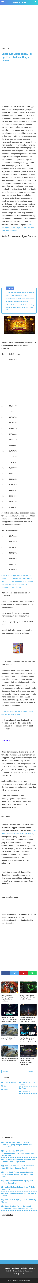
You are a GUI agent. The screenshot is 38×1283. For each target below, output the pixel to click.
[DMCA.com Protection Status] (7, 1215)
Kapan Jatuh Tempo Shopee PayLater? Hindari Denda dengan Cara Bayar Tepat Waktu (17, 1174)
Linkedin (24, 1268)
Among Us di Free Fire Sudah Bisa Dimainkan (8, 1039)
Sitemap (16, 1274)
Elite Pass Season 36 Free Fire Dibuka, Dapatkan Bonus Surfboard (8, 998)
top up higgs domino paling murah (14, 711)
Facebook (15, 1268)
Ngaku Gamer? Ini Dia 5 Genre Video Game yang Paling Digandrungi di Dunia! (20, 300)
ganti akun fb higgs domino (11, 575)
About (31, 1268)
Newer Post (6, 1071)
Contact (8, 1271)
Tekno (24, 1088)
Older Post (31, 1071)
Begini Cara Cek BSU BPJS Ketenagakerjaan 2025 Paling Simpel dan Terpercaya (17, 1153)
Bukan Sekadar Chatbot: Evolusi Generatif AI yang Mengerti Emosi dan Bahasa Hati (16, 1144)
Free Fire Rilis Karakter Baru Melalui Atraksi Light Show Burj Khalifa (27, 1019)
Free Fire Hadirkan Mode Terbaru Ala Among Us (9, 1059)
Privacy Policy (17, 1271)
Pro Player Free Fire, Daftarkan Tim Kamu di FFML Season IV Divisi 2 (9, 1019)
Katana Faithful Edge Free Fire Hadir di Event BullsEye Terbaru (27, 997)
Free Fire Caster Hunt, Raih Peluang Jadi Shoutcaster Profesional (28, 1040)
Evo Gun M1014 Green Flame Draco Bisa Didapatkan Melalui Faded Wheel (27, 1061)
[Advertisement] (19, 26)
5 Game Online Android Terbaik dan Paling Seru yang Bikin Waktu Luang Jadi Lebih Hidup (20, 307)
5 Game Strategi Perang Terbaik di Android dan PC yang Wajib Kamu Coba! (20, 294)
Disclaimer (28, 1271)
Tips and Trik (26, 1092)
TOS (23, 1274)
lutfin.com (19, 2)
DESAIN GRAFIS (10, 1082)
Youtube (7, 1268)
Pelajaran (7, 1089)
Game (6, 1086)
